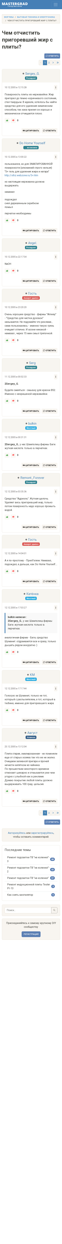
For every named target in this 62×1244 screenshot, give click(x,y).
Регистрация (31, 934)
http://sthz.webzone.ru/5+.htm (21, 175)
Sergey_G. (32, 73)
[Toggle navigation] (55, 4)
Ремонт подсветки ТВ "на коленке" (28, 878)
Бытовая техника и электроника (36, 17)
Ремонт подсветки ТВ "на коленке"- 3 (28, 859)
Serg (32, 363)
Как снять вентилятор (20, 894)
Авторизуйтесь (17, 832)
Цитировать (32, 130)
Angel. (32, 243)
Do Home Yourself (32, 143)
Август (32, 733)
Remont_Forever (32, 478)
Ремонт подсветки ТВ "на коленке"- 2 (28, 869)
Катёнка (32, 594)
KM (32, 675)
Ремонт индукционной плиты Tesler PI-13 (28, 886)
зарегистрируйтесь (42, 832)
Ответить (53, 56)
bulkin (32, 423)
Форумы (9, 17)
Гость (32, 293)
